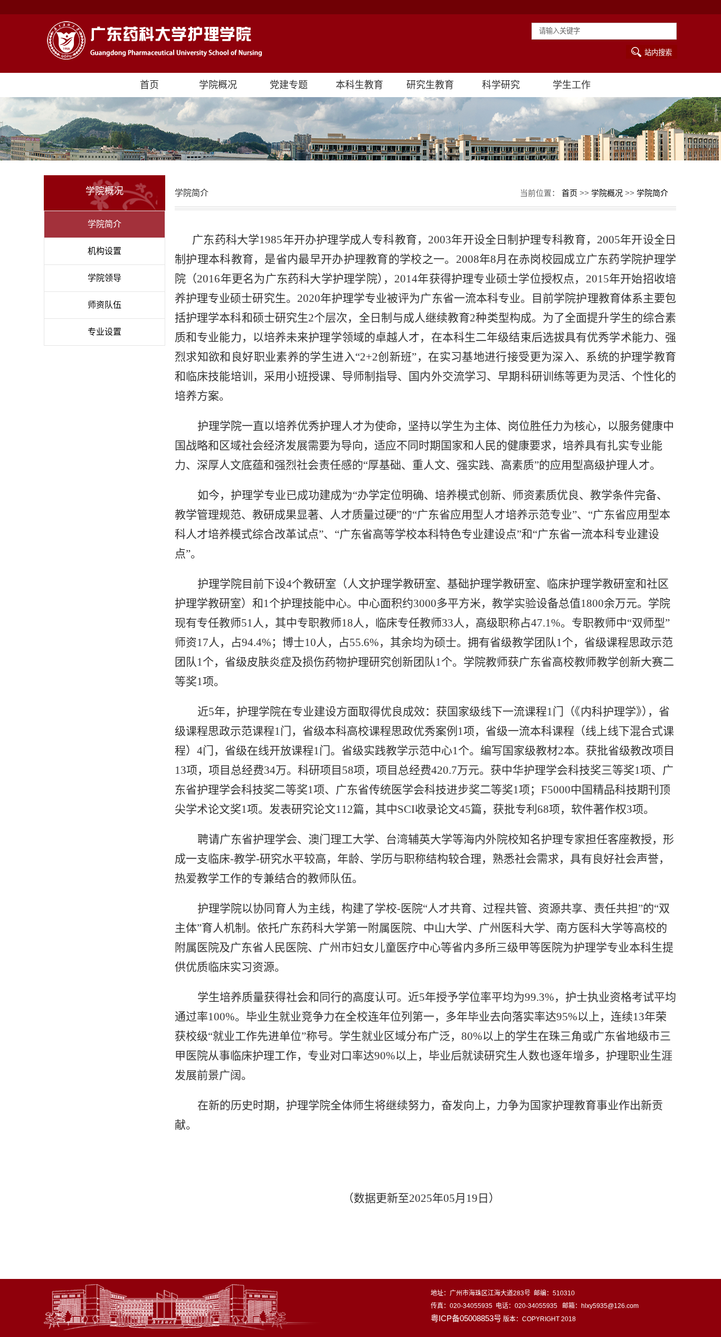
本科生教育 (359, 85)
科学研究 (501, 85)
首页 (149, 85)
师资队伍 (104, 304)
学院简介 (104, 224)
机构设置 (104, 250)
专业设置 (104, 331)
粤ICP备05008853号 (466, 1318)
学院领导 (104, 277)
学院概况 (218, 85)
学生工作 (572, 85)
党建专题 (289, 85)
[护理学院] (164, 43)
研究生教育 (430, 85)
